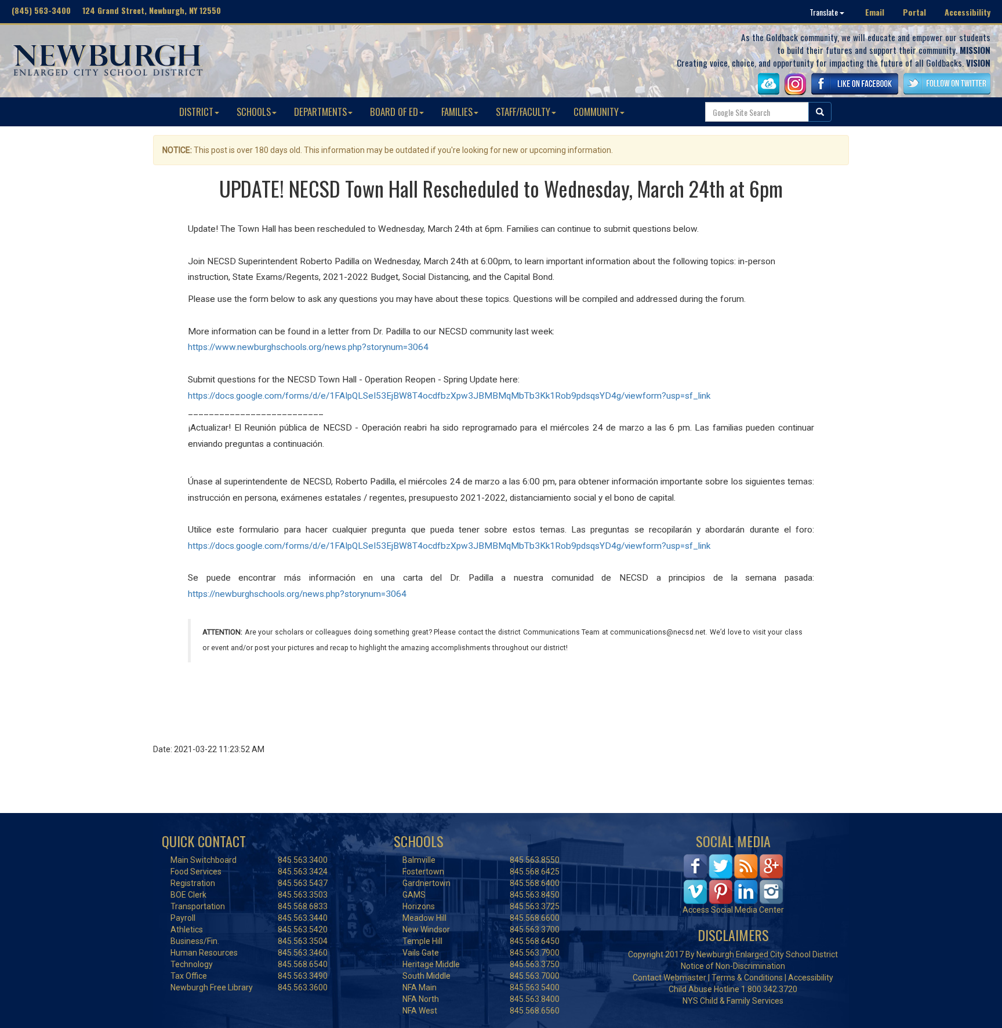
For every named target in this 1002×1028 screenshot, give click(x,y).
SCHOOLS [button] (254, 111)
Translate (824, 12)
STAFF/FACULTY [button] (523, 111)
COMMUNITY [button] (596, 111)
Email (874, 12)
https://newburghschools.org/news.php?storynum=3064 (297, 594)
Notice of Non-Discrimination (733, 966)
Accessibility (967, 12)
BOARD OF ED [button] (394, 111)
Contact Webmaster (669, 977)
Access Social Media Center (733, 909)
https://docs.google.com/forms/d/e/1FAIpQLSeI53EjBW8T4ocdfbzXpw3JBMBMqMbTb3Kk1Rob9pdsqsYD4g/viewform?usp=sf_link (449, 396)
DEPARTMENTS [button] (320, 111)
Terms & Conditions (747, 977)
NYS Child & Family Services (732, 1000)
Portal (914, 12)
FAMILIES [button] (457, 111)
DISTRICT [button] (196, 111)
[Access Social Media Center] (733, 878)
